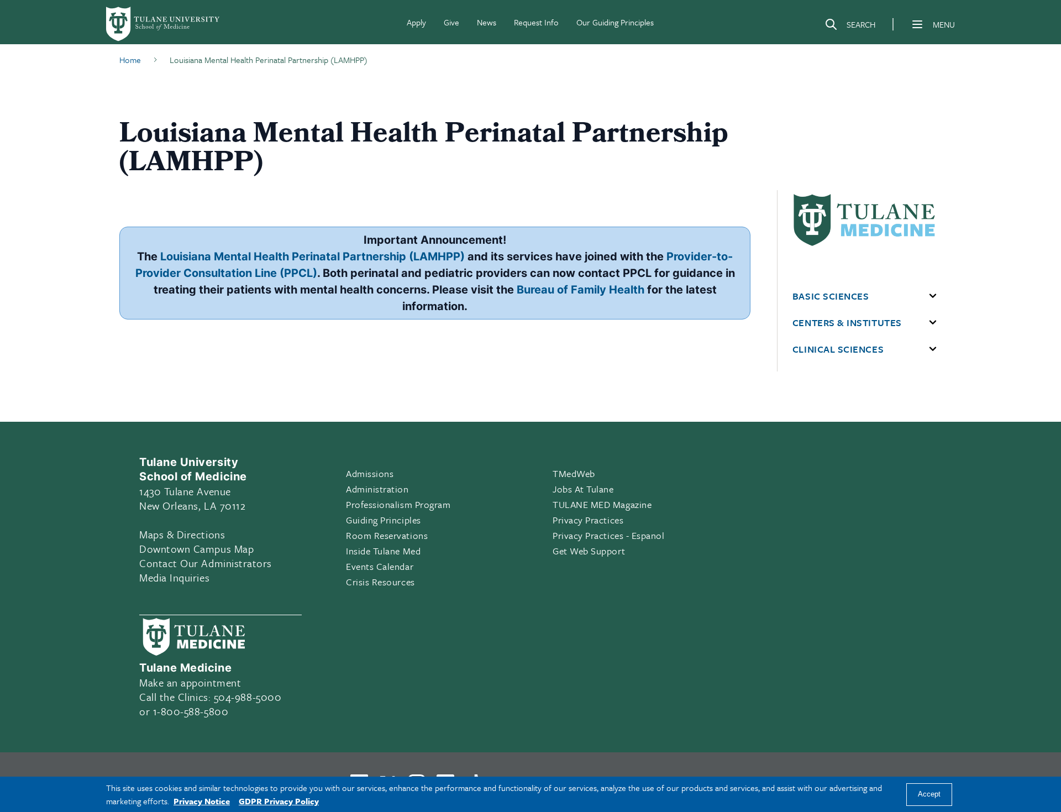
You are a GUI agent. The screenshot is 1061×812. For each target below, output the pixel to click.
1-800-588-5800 (191, 711)
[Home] (163, 24)
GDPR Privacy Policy (279, 801)
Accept (929, 794)
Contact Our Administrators (205, 563)
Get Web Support (589, 551)
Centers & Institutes (847, 322)
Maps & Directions (182, 534)
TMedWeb (574, 473)
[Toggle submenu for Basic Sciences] (933, 296)
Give (451, 22)
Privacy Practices (588, 520)
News (486, 22)
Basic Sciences (830, 296)
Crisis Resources (380, 582)
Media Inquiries (174, 577)
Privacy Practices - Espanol (609, 535)
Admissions (369, 473)
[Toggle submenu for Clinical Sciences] (933, 349)
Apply (416, 22)
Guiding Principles (383, 520)
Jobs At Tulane (583, 489)
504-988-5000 (247, 696)
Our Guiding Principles (615, 22)
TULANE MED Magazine (602, 504)
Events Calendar (379, 566)
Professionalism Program (398, 504)
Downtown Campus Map (196, 548)
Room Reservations (387, 535)
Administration (377, 489)
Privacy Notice (202, 801)
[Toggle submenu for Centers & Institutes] (933, 323)
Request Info (536, 22)
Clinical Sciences (838, 349)
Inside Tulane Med (383, 551)
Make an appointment (190, 682)
